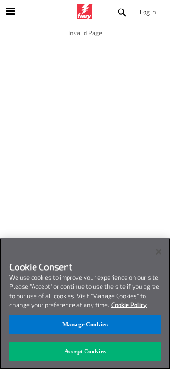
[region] (85, 303)
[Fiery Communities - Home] (85, 11)
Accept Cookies (85, 351)
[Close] (158, 251)
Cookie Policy (129, 304)
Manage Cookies (85, 324)
